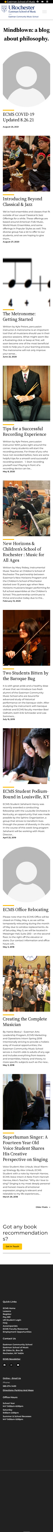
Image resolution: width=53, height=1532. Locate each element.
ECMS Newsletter (11, 1359)
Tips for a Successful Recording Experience (24, 431)
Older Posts (43, 1207)
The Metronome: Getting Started (19, 316)
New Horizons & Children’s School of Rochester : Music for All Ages (23, 552)
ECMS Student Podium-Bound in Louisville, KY (26, 794)
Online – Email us (12, 1378)
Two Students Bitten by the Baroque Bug (26, 675)
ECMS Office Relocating (25, 909)
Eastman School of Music (21, 1)
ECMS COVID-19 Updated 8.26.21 (18, 117)
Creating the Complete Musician (25, 1021)
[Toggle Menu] (44, 11)
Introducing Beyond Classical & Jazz (22, 201)
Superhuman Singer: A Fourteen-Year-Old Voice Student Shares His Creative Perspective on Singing (25, 1148)
